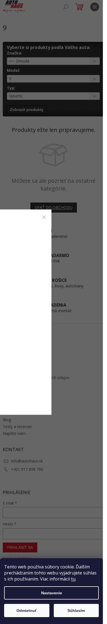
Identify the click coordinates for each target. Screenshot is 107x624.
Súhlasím (76, 610)
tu (73, 579)
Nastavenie (51, 593)
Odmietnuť (26, 610)
